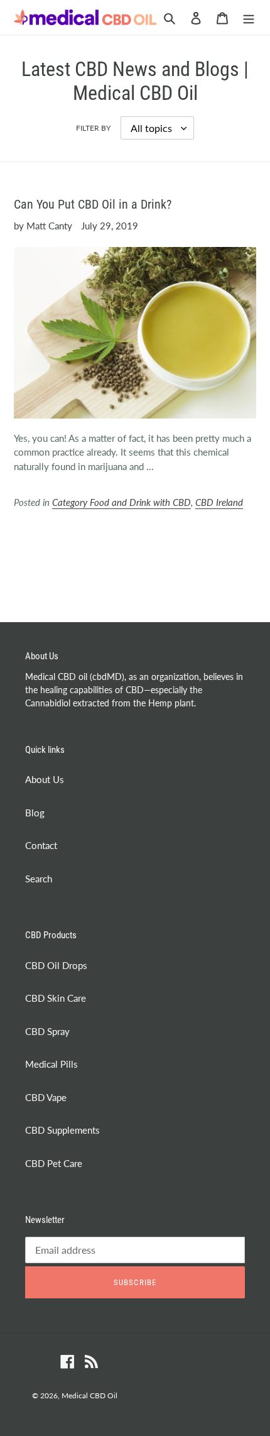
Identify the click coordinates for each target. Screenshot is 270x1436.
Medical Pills (51, 1064)
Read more (53, 539)
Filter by (93, 128)
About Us (44, 779)
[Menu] (248, 17)
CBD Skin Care (55, 998)
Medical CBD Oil (89, 1395)
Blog (35, 812)
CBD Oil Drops (56, 965)
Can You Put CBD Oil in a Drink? (92, 204)
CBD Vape (46, 1097)
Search (38, 878)
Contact (41, 845)
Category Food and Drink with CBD (121, 502)
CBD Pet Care (53, 1163)
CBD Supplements (62, 1130)
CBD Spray (47, 1031)
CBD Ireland (219, 502)
